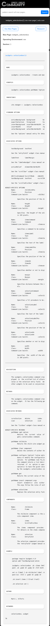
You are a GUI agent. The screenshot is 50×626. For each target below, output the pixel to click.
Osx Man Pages (10, 29)
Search (44, 12)
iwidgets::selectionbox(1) (16, 55)
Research (41, 29)
